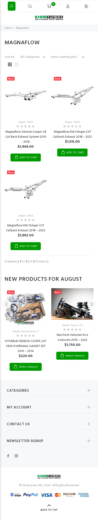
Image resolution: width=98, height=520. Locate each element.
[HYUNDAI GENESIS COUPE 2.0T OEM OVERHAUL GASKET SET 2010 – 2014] (26, 307)
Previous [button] (6, 304)
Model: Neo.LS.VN (72, 325)
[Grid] (10, 65)
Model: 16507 (25, 122)
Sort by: (10, 57)
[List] (16, 65)
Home (8, 28)
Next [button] (91, 304)
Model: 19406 (25, 216)
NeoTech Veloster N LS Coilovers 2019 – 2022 (72, 337)
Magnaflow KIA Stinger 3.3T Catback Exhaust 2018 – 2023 (25, 228)
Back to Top (49, 510)
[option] (25, 326)
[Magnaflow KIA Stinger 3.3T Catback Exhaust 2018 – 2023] (26, 189)
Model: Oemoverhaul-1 (26, 331)
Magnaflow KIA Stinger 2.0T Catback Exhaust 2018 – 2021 (72, 134)
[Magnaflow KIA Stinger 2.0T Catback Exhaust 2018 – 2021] (72, 95)
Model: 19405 (72, 122)
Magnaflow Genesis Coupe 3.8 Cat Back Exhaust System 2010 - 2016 (25, 136)
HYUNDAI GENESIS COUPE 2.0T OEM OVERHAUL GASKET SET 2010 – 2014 (25, 346)
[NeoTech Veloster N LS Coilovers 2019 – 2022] (72, 304)
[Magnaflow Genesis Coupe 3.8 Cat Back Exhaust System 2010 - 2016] (26, 95)
